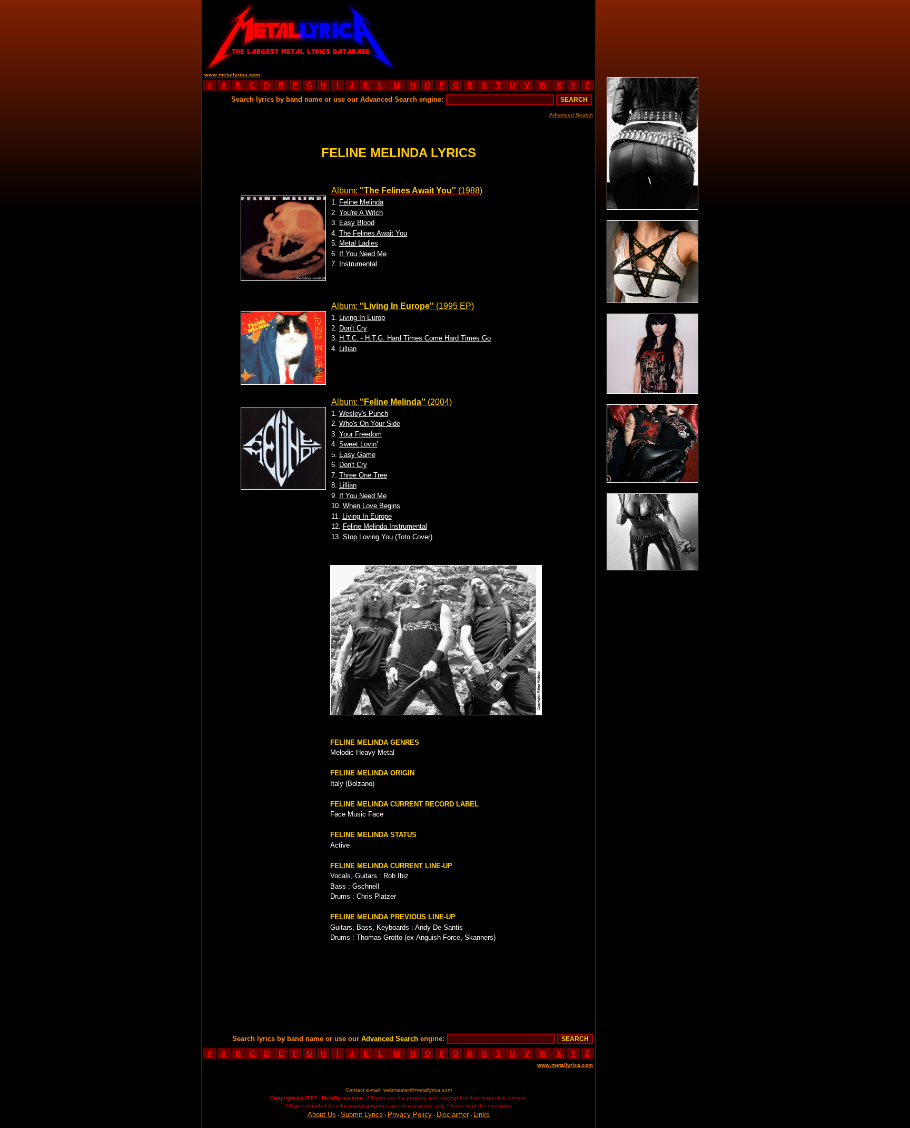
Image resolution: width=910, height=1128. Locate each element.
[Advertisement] (496, 34)
